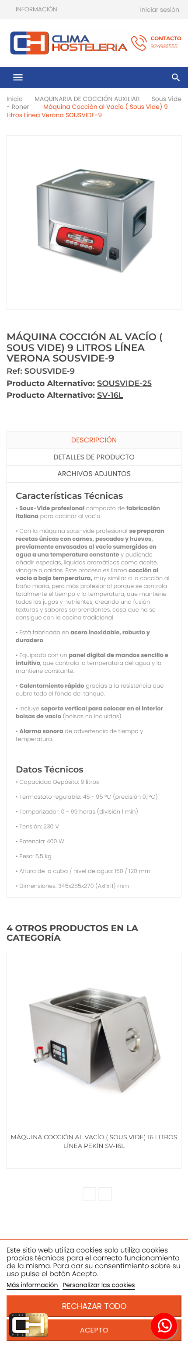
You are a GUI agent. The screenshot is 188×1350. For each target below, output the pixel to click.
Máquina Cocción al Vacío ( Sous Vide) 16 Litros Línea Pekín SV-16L (94, 1141)
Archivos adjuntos (94, 474)
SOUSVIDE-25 (124, 383)
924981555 (166, 42)
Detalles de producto (94, 457)
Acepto (94, 1330)
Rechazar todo (94, 1306)
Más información (33, 1284)
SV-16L (110, 395)
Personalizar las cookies (99, 1284)
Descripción (94, 440)
